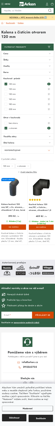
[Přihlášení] (47, 4)
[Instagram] (31, 383)
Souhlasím (41, 418)
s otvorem (29, 128)
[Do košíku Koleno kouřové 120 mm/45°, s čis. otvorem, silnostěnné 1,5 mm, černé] (13, 227)
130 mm (29, 89)
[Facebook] (25, 383)
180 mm (29, 104)
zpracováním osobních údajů (26, 322)
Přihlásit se (42, 315)
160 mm (29, 99)
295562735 (30, 367)
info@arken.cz (30, 362)
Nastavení (27, 408)
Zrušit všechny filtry (29, 172)
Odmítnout (14, 417)
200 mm (29, 109)
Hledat (50, 10)
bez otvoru (29, 123)
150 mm (29, 94)
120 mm (29, 84)
